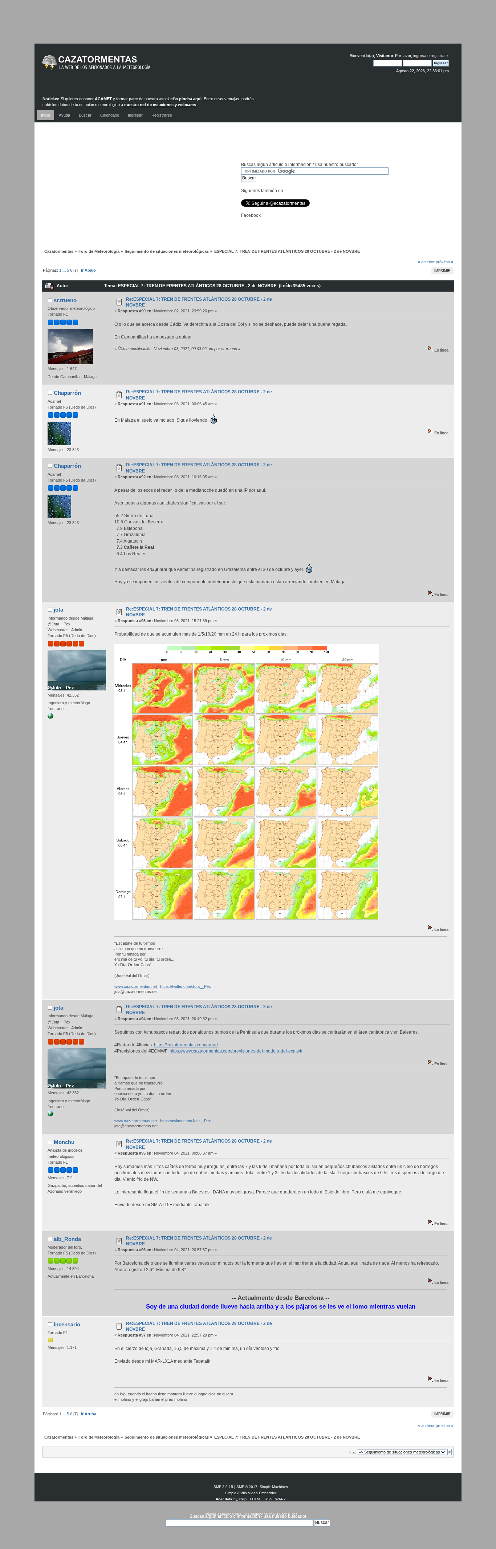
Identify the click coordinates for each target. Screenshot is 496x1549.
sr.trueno (65, 300)
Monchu (64, 1142)
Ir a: (352, 1452)
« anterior (426, 262)
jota (58, 610)
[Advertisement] (248, 27)
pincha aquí (190, 99)
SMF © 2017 (246, 1487)
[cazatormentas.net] (50, 717)
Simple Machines (274, 1487)
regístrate (439, 55)
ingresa (419, 55)
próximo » (444, 262)
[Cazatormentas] (123, 65)
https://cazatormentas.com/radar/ (186, 1044)
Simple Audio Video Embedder (250, 1493)
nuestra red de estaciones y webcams (160, 104)
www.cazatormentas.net (135, 986)
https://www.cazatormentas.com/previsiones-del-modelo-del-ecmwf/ (236, 1051)
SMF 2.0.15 (223, 1487)
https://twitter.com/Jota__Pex (185, 986)
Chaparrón (67, 393)
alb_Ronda (67, 1239)
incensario (67, 1324)
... (64, 270)
